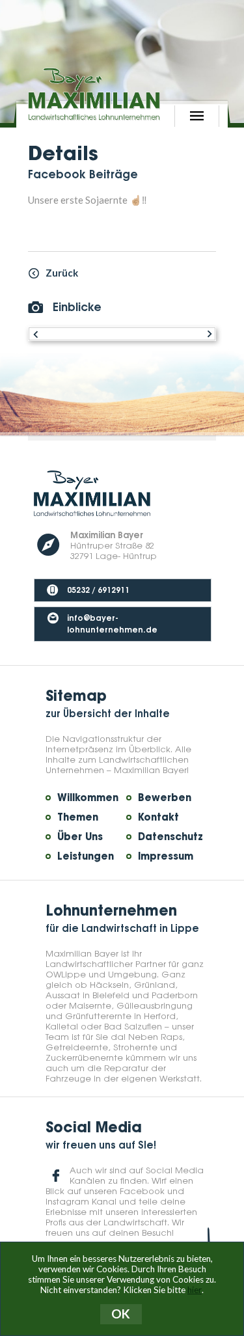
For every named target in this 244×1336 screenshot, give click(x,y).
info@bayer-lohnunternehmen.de (112, 623)
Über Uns (80, 837)
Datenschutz (170, 837)
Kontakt (158, 817)
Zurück (62, 273)
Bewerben (164, 798)
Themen (77, 817)
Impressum (165, 856)
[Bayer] (94, 94)
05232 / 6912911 (98, 589)
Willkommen (87, 798)
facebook (56, 1175)
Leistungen (85, 856)
